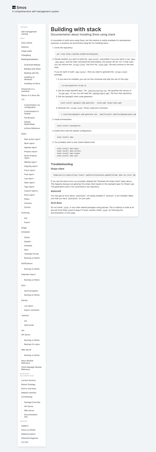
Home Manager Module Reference (31, 368)
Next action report (32, 139)
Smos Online (26, 43)
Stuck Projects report (30, 156)
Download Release (32, 65)
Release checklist (28, 392)
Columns (28, 203)
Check (27, 237)
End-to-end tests (28, 388)
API (22, 330)
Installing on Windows (29, 78)
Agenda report (30, 147)
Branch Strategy (28, 384)
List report (28, 306)
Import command (31, 310)
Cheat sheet (26, 51)
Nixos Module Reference (27, 362)
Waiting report (30, 162)
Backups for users (32, 344)
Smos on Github (28, 430)
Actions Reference (32, 128)
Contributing (26, 397)
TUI (22, 99)
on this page (69, 213)
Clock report (29, 170)
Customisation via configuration (32, 106)
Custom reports (31, 191)
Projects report (30, 151)
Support (24, 426)
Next (26, 250)
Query (23, 134)
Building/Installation (29, 59)
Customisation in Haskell (31, 112)
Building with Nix (31, 73)
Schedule (28, 245)
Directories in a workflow (27, 90)
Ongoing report (31, 166)
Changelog (26, 55)
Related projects (28, 434)
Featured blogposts (29, 438)
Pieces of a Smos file (30, 95)
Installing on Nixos (32, 83)
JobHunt (25, 315)
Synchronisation (31, 291)
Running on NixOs (32, 258)
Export (27, 222)
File (25, 218)
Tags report (29, 187)
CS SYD (24, 442)
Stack (82, 40)
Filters (26, 199)
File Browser (29, 118)
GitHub (24, 300)
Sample (27, 241)
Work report (29, 143)
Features (25, 47)
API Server (25, 334)
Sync (23, 285)
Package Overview (32, 402)
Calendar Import (28, 274)
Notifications (26, 263)
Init (25, 321)
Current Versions (28, 380)
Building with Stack (32, 69)
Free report (29, 174)
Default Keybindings (29, 123)
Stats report (29, 182)
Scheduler (25, 232)
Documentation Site (30, 415)
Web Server (26, 350)
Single (24, 228)
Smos (21, 7)
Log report (29, 178)
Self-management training (29, 32)
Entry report (29, 195)
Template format (31, 254)
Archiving (25, 213)
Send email (29, 325)
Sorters (27, 207)
